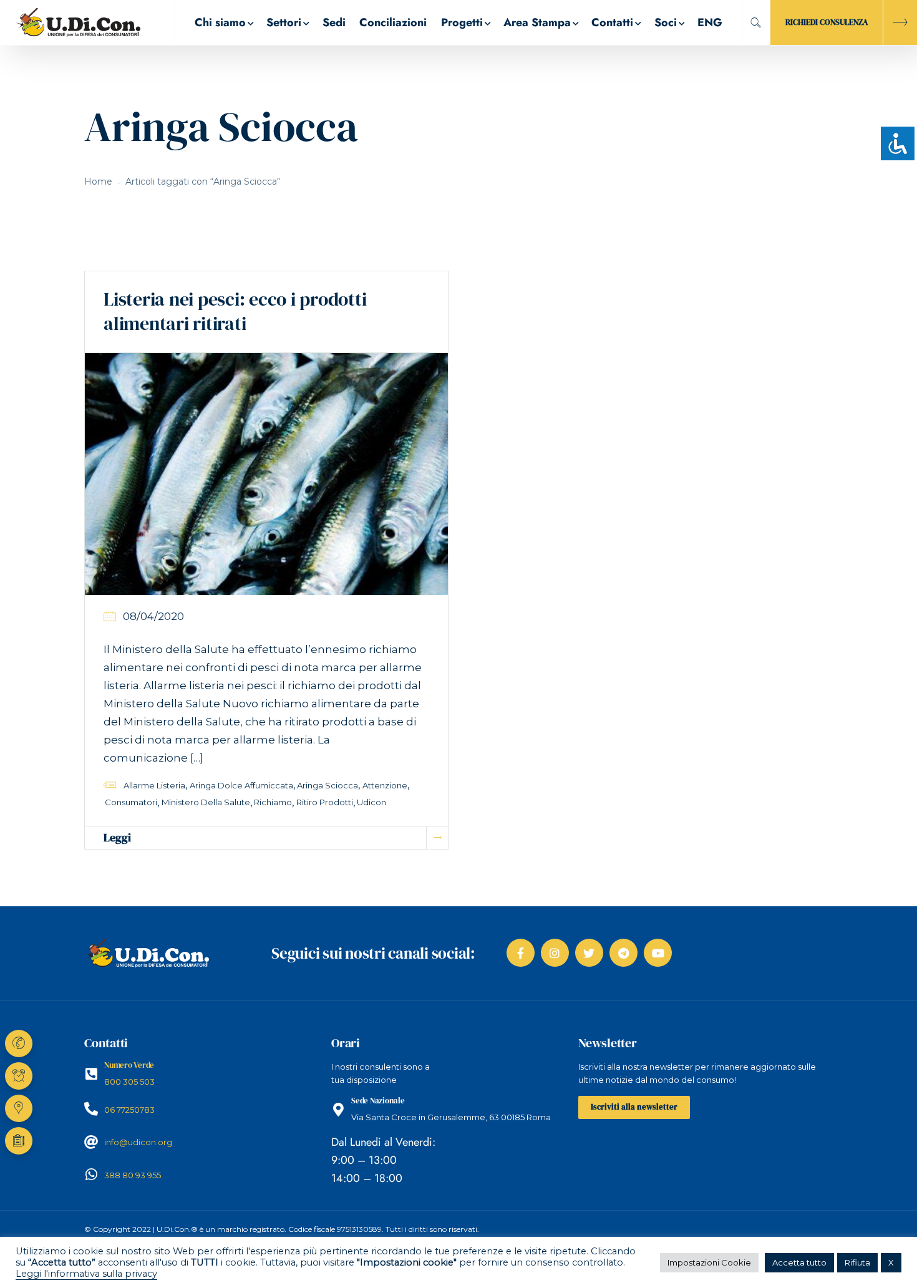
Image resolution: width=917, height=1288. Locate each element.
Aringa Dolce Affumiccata (241, 785)
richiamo (273, 802)
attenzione (384, 785)
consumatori (131, 802)
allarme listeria (154, 785)
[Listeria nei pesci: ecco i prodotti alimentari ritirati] (266, 473)
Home (98, 181)
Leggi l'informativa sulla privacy (86, 1273)
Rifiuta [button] (857, 1262)
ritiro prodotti (324, 802)
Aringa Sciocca (327, 785)
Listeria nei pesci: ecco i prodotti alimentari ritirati (235, 311)
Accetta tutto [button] (799, 1262)
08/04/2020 (153, 616)
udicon (371, 802)
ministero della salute (206, 802)
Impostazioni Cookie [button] (709, 1262)
